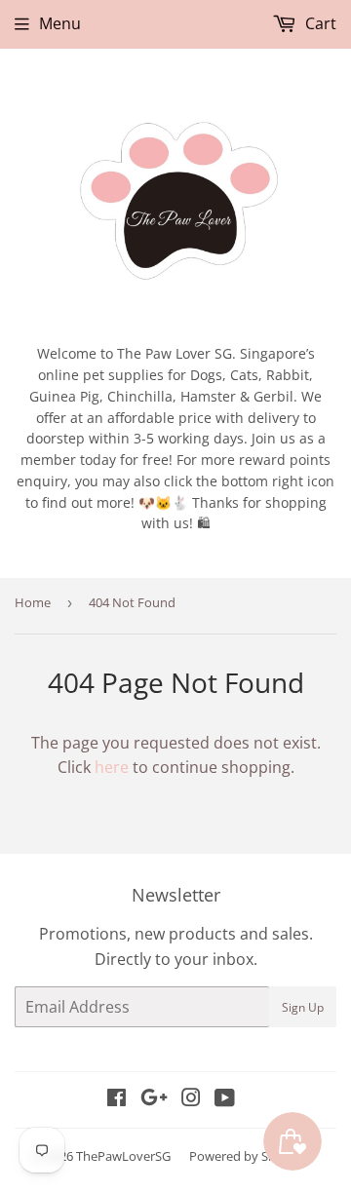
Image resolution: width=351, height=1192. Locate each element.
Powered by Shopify (247, 1156)
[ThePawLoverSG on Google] (154, 1099)
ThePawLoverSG (123, 1156)
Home (33, 602)
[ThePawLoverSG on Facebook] (116, 1099)
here (112, 767)
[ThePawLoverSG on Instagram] (191, 1099)
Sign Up (303, 1007)
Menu (60, 23)
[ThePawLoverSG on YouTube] (224, 1099)
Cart (318, 23)
